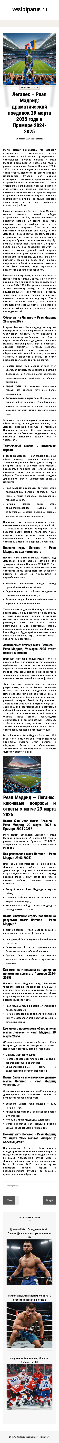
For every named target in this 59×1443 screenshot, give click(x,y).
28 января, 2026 (29, 87)
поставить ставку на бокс (26, 723)
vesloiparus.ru (29, 9)
